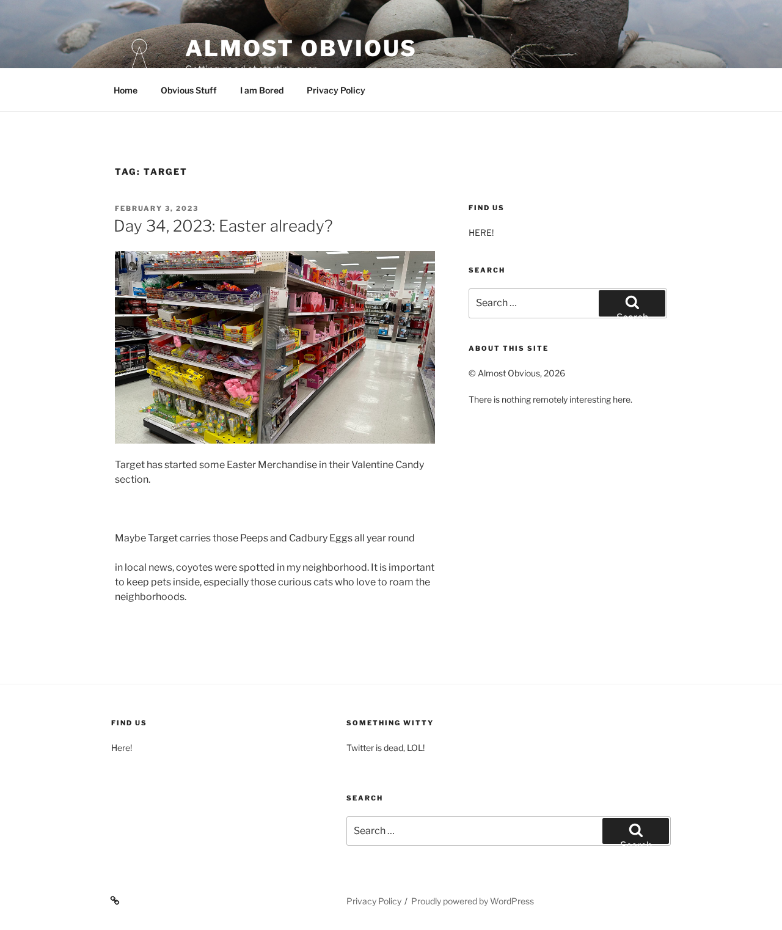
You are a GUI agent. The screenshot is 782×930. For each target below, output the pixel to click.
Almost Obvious (301, 48)
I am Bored (261, 90)
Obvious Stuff (189, 90)
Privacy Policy (336, 90)
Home (125, 90)
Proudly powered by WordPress (472, 901)
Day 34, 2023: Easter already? (223, 225)
